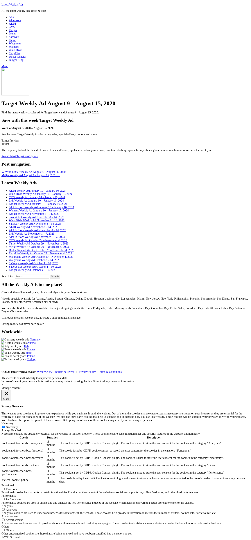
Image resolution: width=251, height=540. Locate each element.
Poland (31, 356)
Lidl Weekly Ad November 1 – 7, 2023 (31, 233)
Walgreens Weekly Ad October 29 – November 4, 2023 (41, 256)
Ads (11, 17)
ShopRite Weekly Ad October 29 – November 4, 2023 (40, 253)
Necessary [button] (7, 423)
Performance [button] (8, 495)
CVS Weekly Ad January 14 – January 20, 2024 (37, 197)
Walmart (14, 46)
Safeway (14, 36)
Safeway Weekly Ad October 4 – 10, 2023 (33, 263)
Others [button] (5, 526)
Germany (35, 339)
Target (12, 40)
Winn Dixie (15, 50)
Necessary (12, 427)
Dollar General (17, 56)
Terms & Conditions (110, 371)
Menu (4, 66)
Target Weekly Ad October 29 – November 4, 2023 (39, 243)
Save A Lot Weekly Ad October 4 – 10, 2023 (35, 266)
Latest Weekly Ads (12, 4)
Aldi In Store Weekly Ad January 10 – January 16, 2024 (41, 207)
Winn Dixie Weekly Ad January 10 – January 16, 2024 (40, 193)
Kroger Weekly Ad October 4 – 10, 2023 (32, 269)
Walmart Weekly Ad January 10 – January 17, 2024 (39, 210)
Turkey (31, 359)
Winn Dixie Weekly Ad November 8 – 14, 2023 (36, 220)
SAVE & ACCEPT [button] (12, 536)
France (31, 349)
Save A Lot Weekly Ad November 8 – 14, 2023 (36, 217)
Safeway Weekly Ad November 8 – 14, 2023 (35, 223)
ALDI (12, 23)
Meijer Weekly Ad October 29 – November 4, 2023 (39, 246)
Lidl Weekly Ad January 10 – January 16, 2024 (36, 200)
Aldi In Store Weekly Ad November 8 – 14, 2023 (37, 230)
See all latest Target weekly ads (19, 156)
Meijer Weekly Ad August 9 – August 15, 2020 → (30, 175)
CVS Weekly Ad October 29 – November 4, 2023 (38, 240)
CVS (12, 26)
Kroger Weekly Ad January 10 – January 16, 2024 (38, 203)
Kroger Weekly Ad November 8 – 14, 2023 (34, 213)
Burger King (16, 59)
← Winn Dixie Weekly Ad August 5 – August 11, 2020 (33, 171)
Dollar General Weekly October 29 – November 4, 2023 (41, 250)
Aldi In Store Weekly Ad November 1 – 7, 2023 (37, 236)
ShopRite (14, 53)
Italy (26, 346)
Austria (31, 342)
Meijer (12, 33)
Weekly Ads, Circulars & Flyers (55, 371)
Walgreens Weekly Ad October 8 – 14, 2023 (34, 260)
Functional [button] (7, 485)
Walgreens (15, 43)
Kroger (13, 30)
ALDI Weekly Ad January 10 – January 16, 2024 (37, 190)
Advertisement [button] (9, 516)
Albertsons (15, 20)
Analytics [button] (6, 506)
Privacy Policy (87, 371)
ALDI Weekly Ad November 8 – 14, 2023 (33, 227)
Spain (29, 352)
